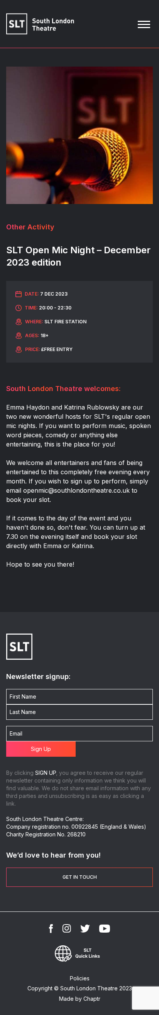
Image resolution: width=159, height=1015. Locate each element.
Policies (80, 978)
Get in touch (80, 877)
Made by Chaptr (79, 998)
